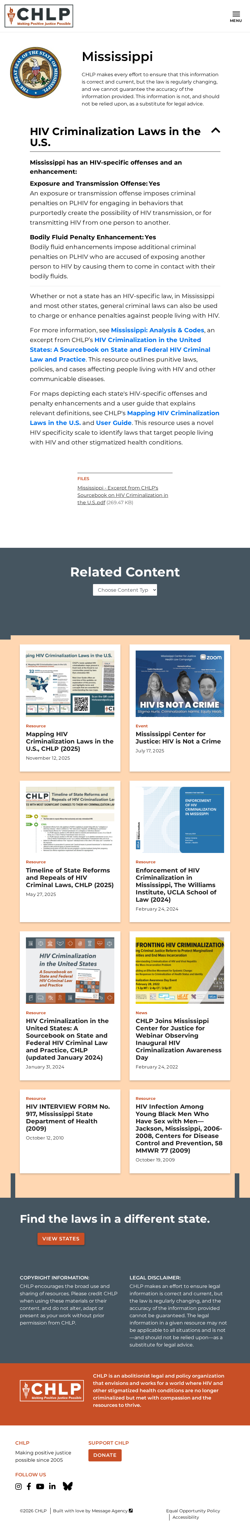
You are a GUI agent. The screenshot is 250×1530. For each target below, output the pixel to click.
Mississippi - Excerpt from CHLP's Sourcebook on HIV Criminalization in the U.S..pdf (122, 495)
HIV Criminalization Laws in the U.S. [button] (115, 137)
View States (61, 1239)
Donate (105, 1455)
